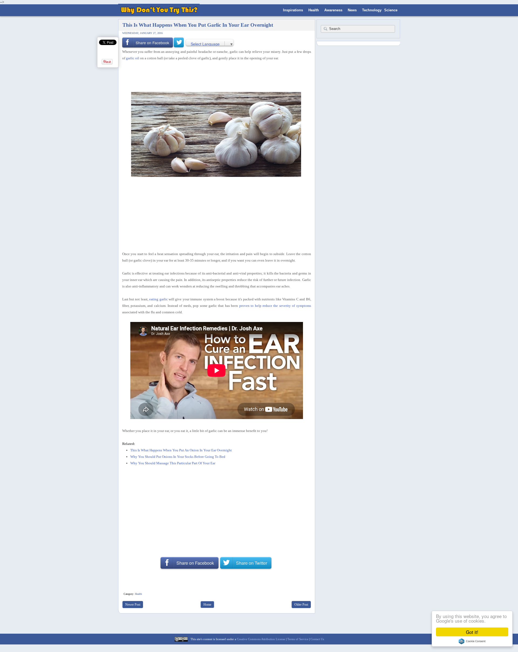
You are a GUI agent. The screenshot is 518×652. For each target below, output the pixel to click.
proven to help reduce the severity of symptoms (275, 306)
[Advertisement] (215, 76)
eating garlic (158, 299)
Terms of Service (297, 639)
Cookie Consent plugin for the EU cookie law (472, 641)
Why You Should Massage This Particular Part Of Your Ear (172, 463)
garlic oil (132, 58)
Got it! (472, 632)
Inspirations (293, 10)
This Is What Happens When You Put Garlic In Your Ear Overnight (197, 25)
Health (313, 10)
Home (207, 604)
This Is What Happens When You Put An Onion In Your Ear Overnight (181, 450)
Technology (371, 10)
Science (390, 10)
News (352, 10)
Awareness (333, 10)
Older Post (301, 604)
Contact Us (317, 639)
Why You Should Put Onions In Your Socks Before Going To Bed (177, 457)
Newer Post (132, 604)
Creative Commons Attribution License (261, 639)
